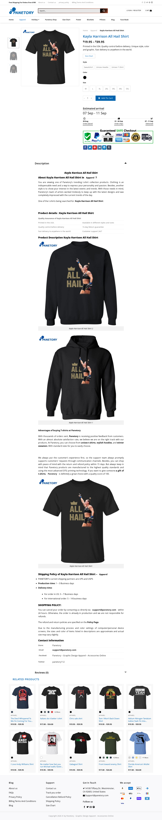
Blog (11, 805)
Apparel (22, 19)
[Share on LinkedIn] (104, 147)
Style (85, 62)
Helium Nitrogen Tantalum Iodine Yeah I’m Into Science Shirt (139, 719)
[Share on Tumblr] (109, 147)
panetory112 (58, 661)
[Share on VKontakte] (99, 147)
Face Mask (124, 19)
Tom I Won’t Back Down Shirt (109, 719)
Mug (113, 19)
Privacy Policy (15, 797)
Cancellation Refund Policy (58, 797)
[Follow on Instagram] (144, 2)
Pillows (102, 19)
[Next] (75, 57)
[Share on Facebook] (85, 147)
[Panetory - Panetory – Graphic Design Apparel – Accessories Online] (21, 11)
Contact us (52, 2)
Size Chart (66, 19)
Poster (78, 19)
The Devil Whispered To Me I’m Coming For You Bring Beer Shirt (21, 719)
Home (11, 19)
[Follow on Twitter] (147, 2)
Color (85, 72)
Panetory (57, 645)
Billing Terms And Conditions (82, 2)
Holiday (35, 19)
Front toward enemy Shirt (110, 764)
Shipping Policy (53, 801)
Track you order (53, 792)
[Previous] (25, 57)
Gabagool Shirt (75, 764)
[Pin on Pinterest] (95, 147)
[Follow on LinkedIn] (152, 2)
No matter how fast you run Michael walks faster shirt (50, 765)
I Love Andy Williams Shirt (22, 764)
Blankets (90, 19)
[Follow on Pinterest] (149, 2)
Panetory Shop (51, 19)
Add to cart (107, 98)
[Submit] (103, 11)
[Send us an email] (91, 807)
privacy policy (64, 2)
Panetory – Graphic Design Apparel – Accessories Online (79, 655)
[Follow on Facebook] (142, 2)
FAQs (11, 792)
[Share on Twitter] (90, 147)
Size (84, 83)
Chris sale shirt (75, 718)
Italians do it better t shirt (51, 718)
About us (41, 2)
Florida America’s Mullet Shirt (138, 765)
